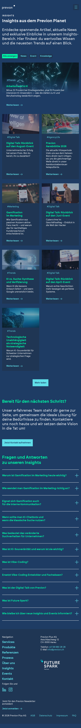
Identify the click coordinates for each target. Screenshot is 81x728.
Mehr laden (40, 383)
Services (8, 642)
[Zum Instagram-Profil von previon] (10, 689)
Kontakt (7, 679)
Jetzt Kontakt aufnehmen (17, 443)
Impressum (62, 716)
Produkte (8, 647)
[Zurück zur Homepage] (8, 7)
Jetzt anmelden (10, 709)
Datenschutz (45, 716)
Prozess (7, 657)
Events (7, 673)
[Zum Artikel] (59, 664)
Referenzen (10, 652)
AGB (32, 716)
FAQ (74, 716)
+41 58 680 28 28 (57, 647)
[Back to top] (76, 720)
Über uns (8, 663)
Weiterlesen (12, 105)
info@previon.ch (55, 650)
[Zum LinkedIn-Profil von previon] (4, 689)
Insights (8, 668)
